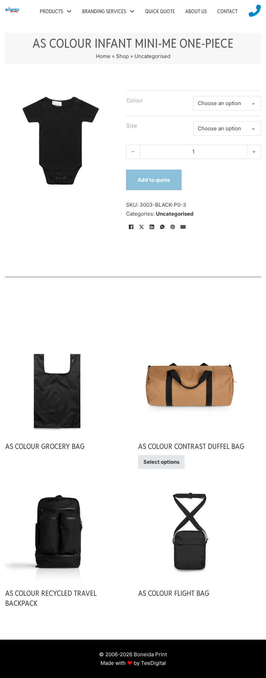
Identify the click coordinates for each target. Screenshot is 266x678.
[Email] (183, 227)
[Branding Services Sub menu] (132, 11)
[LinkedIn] (152, 227)
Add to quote (154, 180)
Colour (134, 100)
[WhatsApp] (162, 227)
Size (131, 125)
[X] (141, 227)
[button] (106, 94)
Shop (122, 56)
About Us (196, 11)
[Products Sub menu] (69, 11)
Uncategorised (152, 56)
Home (103, 56)
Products (51, 11)
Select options (161, 462)
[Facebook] (131, 227)
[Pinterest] (173, 227)
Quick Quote (160, 11)
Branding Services (104, 11)
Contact (227, 11)
